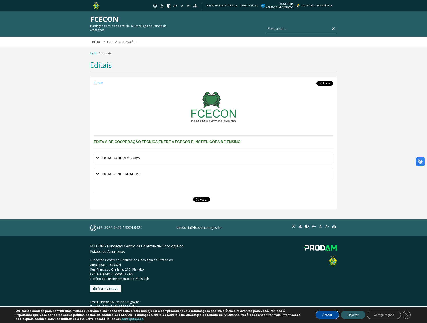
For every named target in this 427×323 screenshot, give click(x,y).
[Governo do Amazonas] (96, 5)
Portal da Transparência (221, 5)
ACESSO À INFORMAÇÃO (120, 42)
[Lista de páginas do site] (334, 226)
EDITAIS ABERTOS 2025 (121, 158)
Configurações (384, 315)
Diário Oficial (249, 5)
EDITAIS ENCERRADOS (120, 174)
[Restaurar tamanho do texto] (182, 5)
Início (96, 42)
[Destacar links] (162, 5)
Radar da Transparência (317, 5)
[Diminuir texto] (189, 5)
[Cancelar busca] (333, 28)
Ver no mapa (108, 288)
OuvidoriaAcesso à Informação (279, 5)
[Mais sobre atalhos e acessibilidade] (293, 226)
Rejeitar (353, 315)
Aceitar (327, 315)
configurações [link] (132, 319)
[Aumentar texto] (175, 5)
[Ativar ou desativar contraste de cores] (168, 5)
